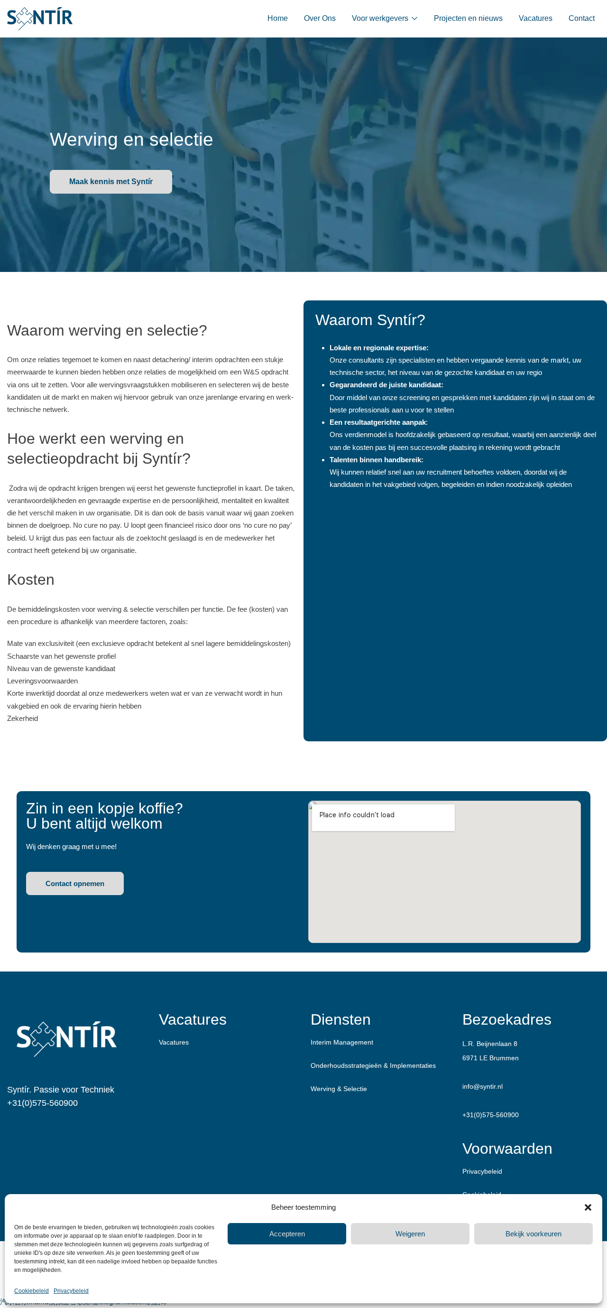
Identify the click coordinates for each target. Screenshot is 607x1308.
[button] (588, 1207)
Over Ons (320, 18)
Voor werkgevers (381, 18)
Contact (582, 18)
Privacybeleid (71, 1291)
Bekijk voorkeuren (533, 1234)
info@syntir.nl (482, 1086)
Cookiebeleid (31, 1291)
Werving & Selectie (339, 1089)
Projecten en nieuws (468, 18)
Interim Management (342, 1042)
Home (277, 18)
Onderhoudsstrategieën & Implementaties (373, 1065)
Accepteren (287, 1234)
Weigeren (410, 1234)
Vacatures (535, 18)
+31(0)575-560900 (42, 1103)
